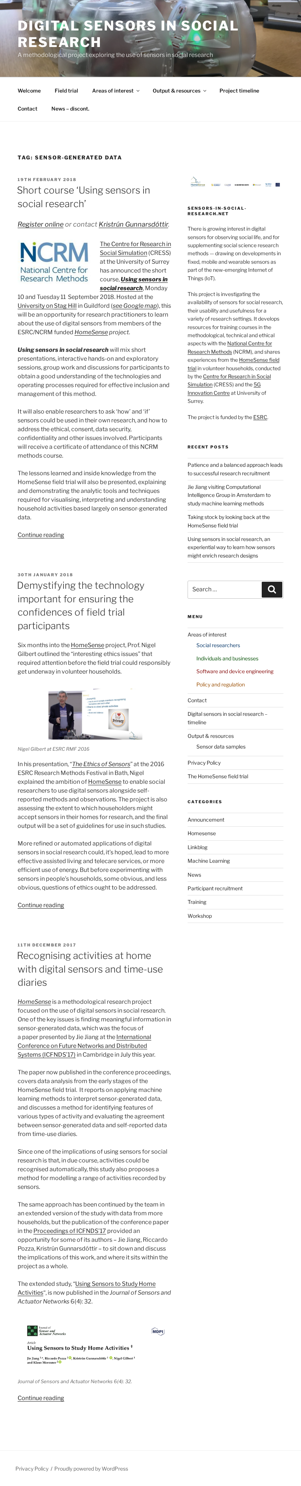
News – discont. (70, 108)
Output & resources (176, 90)
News (194, 875)
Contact (27, 108)
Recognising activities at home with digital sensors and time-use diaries (90, 969)
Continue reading (41, 534)
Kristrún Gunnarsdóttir (133, 224)
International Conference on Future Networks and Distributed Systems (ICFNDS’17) (84, 1046)
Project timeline (239, 90)
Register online (41, 224)
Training (197, 902)
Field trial (66, 90)
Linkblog (197, 847)
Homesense (202, 833)
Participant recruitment (215, 888)
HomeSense (91, 332)
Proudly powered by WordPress (91, 1468)
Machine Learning (209, 861)
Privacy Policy (204, 763)
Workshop (200, 916)
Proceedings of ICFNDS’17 (69, 1230)
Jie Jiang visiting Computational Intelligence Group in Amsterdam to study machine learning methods (229, 495)
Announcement (206, 819)
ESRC (260, 417)
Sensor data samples (221, 746)
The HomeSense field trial (218, 776)
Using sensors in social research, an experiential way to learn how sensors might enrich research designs (231, 547)
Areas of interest (113, 90)
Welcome (29, 90)
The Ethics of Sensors (101, 764)
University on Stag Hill (47, 305)
